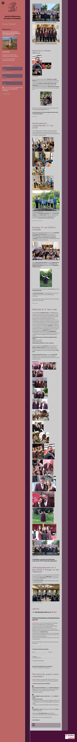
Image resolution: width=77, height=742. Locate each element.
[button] (12, 69)
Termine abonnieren (9, 87)
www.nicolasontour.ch (41, 109)
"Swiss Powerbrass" (51, 289)
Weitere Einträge (6, 94)
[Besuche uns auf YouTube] (33, 725)
